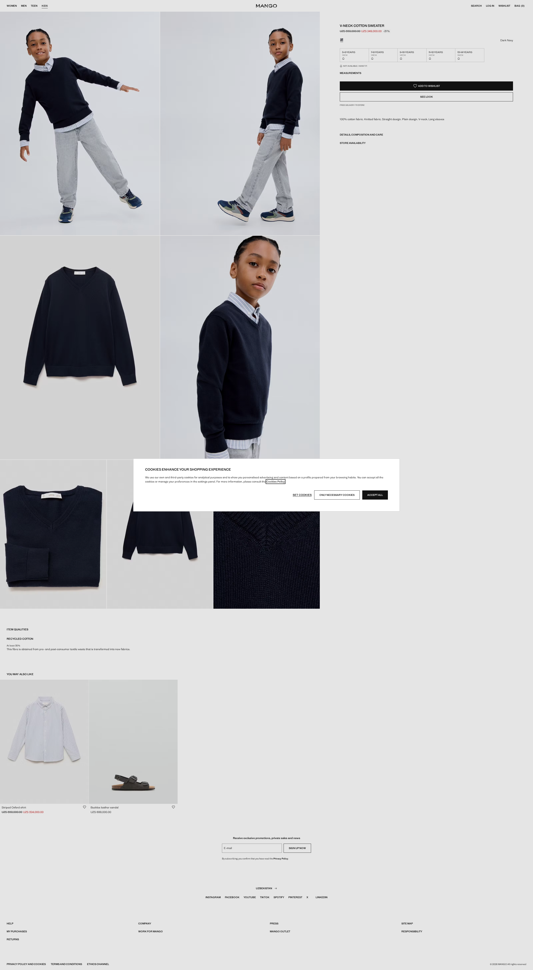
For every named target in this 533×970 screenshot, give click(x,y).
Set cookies (302, 495)
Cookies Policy (275, 481)
